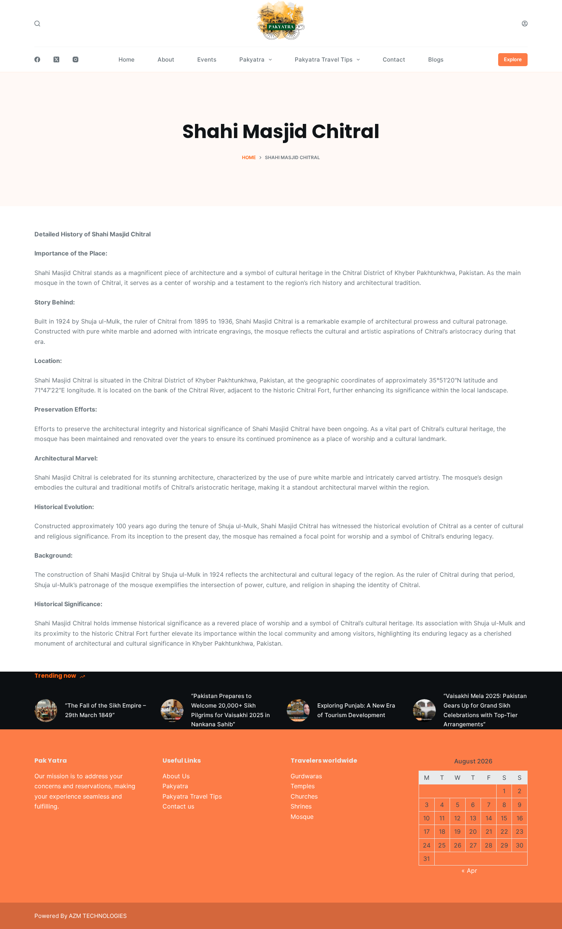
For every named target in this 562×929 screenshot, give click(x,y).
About (166, 59)
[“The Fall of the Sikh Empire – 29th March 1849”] (45, 710)
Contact (394, 59)
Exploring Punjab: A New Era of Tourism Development (356, 710)
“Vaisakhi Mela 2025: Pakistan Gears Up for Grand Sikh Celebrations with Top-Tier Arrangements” (485, 710)
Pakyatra (252, 59)
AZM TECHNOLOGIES (98, 915)
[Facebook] (37, 59)
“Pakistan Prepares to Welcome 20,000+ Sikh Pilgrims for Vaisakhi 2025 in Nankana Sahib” (230, 710)
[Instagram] (75, 59)
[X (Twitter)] (56, 59)
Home (127, 59)
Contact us (178, 806)
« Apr (469, 870)
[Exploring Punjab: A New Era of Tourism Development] (298, 710)
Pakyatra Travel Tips (323, 59)
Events (206, 59)
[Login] (525, 23)
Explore (513, 59)
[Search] (37, 23)
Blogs (435, 59)
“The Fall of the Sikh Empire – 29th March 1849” (105, 710)
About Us (176, 776)
